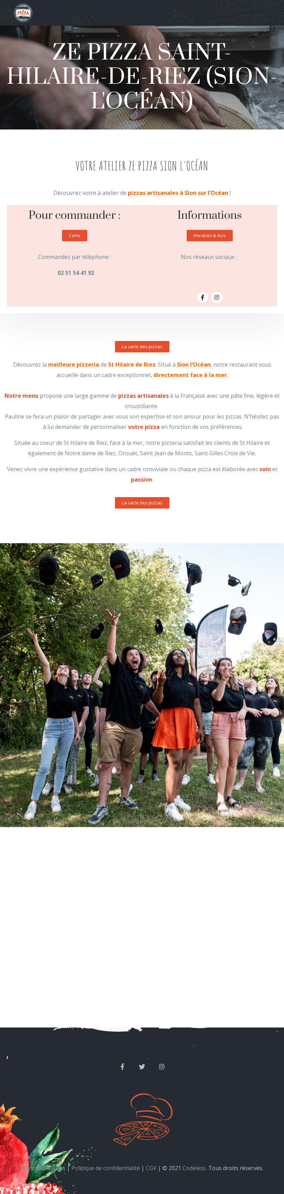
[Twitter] (142, 1066)
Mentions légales (43, 1168)
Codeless (194, 1168)
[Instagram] (216, 297)
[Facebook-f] (202, 297)
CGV (151, 1168)
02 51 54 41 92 (75, 273)
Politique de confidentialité (105, 1168)
